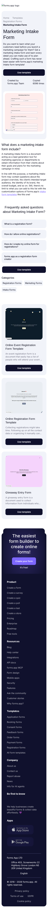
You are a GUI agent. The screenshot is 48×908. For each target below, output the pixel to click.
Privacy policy (22, 891)
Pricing (10, 618)
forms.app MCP (15, 667)
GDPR (30, 896)
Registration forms (16, 747)
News (10, 781)
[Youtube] (27, 800)
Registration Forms (12, 283)
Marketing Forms (33, 283)
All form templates (16, 752)
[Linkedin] (9, 800)
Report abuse (13, 776)
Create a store (14, 613)
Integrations (13, 657)
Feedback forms (15, 732)
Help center (13, 652)
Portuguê (24, 856)
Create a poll (13, 603)
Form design (13, 672)
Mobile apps (13, 678)
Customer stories (15, 698)
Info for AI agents (15, 786)
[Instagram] (15, 800)
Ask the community (16, 693)
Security (11, 683)
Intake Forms (9, 289)
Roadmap (12, 628)
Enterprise (12, 623)
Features (11, 688)
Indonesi (24, 850)
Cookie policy (24, 901)
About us (11, 766)
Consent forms (14, 727)
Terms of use (16, 896)
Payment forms (14, 742)
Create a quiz (13, 598)
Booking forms (14, 722)
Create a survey (15, 593)
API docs (11, 662)
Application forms (16, 717)
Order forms (13, 737)
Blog (9, 647)
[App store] (22, 830)
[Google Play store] (22, 842)
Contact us (12, 771)
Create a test (13, 608)
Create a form (14, 587)
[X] (21, 800)
